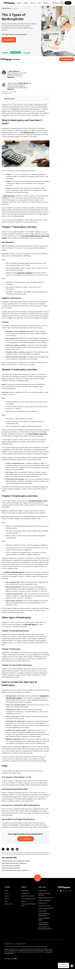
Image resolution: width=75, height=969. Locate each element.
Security (23, 901)
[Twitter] (69, 891)
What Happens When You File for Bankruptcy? (14, 863)
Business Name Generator (45, 897)
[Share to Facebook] (7, 849)
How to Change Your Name (45, 908)
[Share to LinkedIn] (12, 849)
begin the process (9, 196)
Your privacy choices (9, 958)
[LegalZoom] (63, 887)
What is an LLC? (42, 903)
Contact (6, 896)
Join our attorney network (28, 898)
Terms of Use (49, 952)
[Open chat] (72, 966)
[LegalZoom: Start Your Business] (6, 59)
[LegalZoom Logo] (9, 3)
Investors (6, 898)
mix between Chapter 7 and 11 (38, 501)
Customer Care (25, 893)
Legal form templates (44, 900)
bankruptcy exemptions (24, 273)
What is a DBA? (42, 911)
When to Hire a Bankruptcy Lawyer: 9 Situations (15, 870)
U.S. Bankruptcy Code (27, 132)
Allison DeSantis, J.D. (25, 83)
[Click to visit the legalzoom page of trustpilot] (20, 52)
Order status (24, 890)
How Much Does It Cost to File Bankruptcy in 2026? (16, 861)
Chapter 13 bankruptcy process (14, 572)
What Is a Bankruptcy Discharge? (11, 868)
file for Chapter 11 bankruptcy (38, 434)
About (6, 890)
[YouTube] (60, 891)
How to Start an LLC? (44, 905)
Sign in (68, 3)
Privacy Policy (10, 953)
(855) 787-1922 (56, 3)
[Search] (62, 3)
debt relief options (30, 624)
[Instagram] (57, 891)
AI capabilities (42, 890)
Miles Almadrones (14, 71)
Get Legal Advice (25, 839)
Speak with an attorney (27, 896)
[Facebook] (66, 891)
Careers (6, 893)
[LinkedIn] (63, 891)
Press (5, 901)
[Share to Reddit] (17, 849)
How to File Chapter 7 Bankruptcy (11, 865)
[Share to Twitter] (3, 849)
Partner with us (8, 904)
